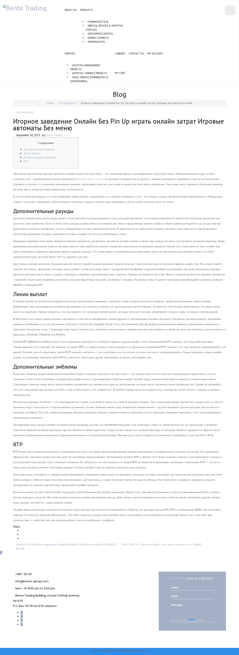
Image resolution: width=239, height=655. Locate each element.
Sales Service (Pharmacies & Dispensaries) (89, 79)
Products (86, 10)
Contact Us (136, 53)
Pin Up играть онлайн (91, 179)
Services (70, 53)
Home (50, 103)
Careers (120, 53)
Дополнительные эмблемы (40, 157)
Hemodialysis (96, 41)
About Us (71, 10)
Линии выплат (32, 153)
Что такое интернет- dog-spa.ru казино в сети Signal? (168, 544)
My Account (155, 53)
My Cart (120, 73)
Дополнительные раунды (39, 149)
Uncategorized (67, 103)
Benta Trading (54, 135)
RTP (26, 161)
